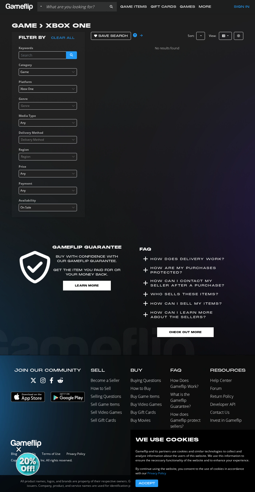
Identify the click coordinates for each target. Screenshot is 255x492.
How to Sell (101, 388)
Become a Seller (105, 380)
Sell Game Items (105, 404)
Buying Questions (145, 380)
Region (24, 149)
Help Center (221, 380)
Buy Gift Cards (143, 412)
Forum (216, 388)
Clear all (63, 38)
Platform (25, 82)
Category (25, 65)
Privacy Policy (75, 454)
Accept (146, 483)
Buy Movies (140, 420)
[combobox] (48, 72)
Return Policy (221, 396)
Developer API (222, 404)
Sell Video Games (106, 412)
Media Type (27, 116)
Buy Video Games (146, 404)
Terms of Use (51, 454)
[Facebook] (51, 381)
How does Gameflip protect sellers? (185, 420)
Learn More (87, 285)
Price (22, 166)
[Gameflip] (19, 6)
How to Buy (140, 388)
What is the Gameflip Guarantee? (180, 400)
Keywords (26, 48)
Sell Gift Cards (103, 420)
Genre (23, 99)
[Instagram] (43, 381)
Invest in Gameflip (226, 420)
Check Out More (185, 332)
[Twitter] (33, 381)
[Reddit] (60, 381)
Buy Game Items (144, 396)
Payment (25, 183)
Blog (14, 454)
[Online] (238, 36)
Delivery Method (31, 133)
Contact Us (219, 412)
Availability (27, 200)
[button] (111, 6)
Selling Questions (106, 396)
